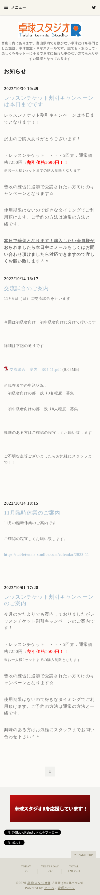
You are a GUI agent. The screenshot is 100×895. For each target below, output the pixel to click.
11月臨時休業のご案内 (32, 513)
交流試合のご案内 (26, 288)
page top (85, 854)
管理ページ (66, 888)
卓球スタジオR (38, 883)
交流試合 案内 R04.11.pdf (35, 370)
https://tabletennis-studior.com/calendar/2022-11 (46, 555)
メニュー (18, 7)
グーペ (49, 888)
